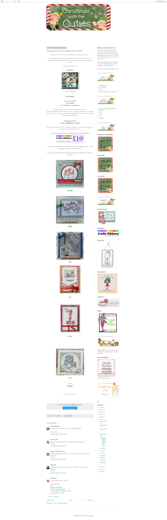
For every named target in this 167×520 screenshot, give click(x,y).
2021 (100, 414)
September (103, 434)
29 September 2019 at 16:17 (58, 473)
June (102, 453)
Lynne (70, 336)
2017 (100, 469)
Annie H (52, 439)
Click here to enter (70, 408)
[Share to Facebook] (69, 416)
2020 (100, 417)
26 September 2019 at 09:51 (58, 459)
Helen (52, 465)
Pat (70, 297)
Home (70, 500)
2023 (100, 410)
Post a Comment (53, 496)
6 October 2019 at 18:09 (57, 493)
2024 (100, 407)
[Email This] (64, 416)
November (104, 425)
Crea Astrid (53, 426)
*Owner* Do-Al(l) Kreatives (58, 489)
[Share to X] (68, 416)
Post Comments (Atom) (60, 503)
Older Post (90, 500)
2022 (100, 412)
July (102, 450)
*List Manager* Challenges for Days (60, 491)
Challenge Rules (103, 85)
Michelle (101, 118)
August (103, 448)
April (102, 457)
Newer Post (50, 500)
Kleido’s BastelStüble (56, 487)
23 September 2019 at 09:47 (58, 434)
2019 (100, 419)
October (103, 429)
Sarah (70, 190)
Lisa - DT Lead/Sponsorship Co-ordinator (108, 109)
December (104, 421)
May (102, 455)
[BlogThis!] (66, 416)
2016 (100, 471)
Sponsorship (102, 87)
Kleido (52, 478)
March (103, 460)
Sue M (101, 112)
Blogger (91, 516)
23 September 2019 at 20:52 (58, 446)
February (103, 462)
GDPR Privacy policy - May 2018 (108, 92)
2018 (100, 467)
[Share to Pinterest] (71, 416)
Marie (70, 386)
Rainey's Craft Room (56, 451)
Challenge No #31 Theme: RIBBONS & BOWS (103, 441)
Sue (70, 262)
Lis (69, 226)
